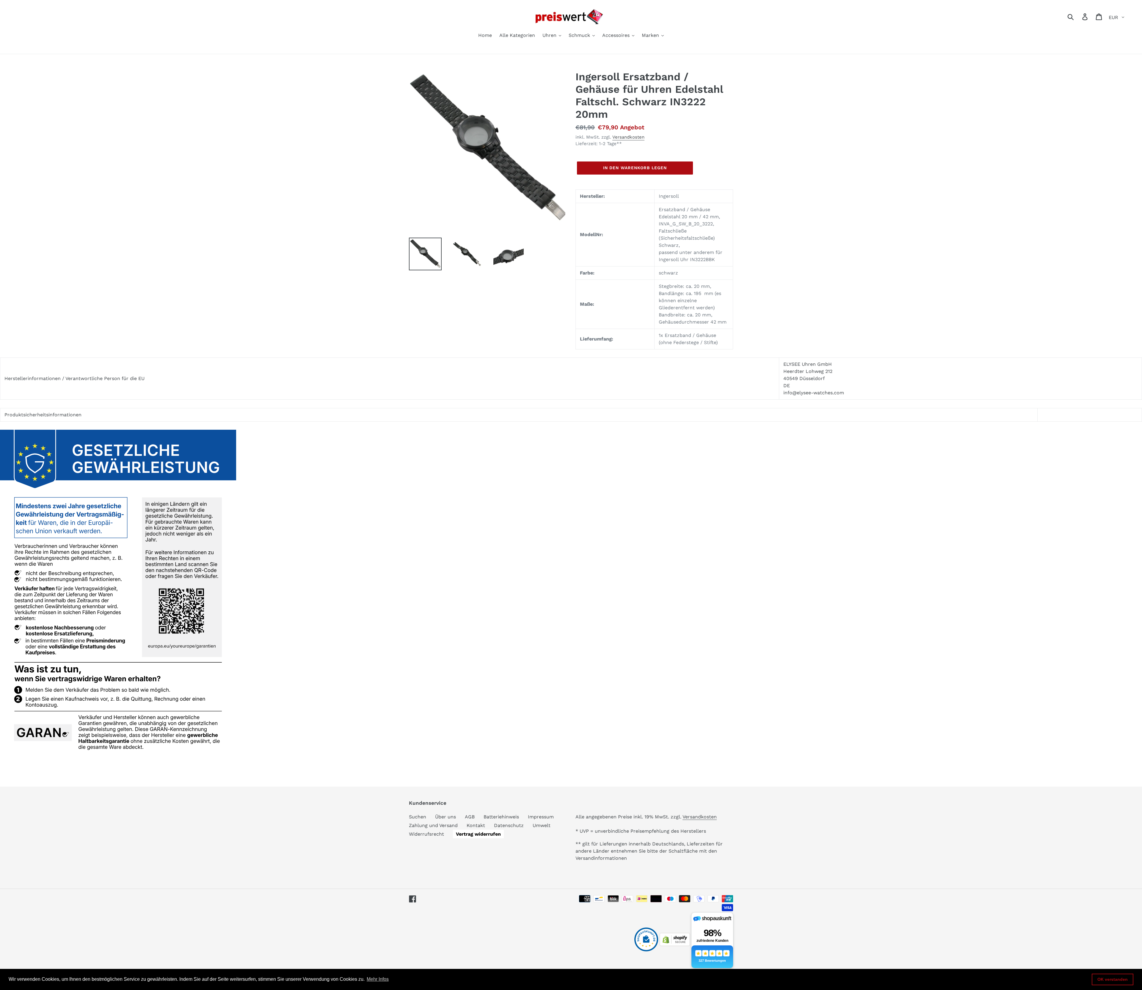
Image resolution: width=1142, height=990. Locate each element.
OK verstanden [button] (1112, 979)
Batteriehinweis (501, 817)
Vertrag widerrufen (478, 834)
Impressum (541, 817)
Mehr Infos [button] (378, 979)
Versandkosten (628, 137)
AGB (470, 817)
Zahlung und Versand (433, 825)
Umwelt (541, 825)
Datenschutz (509, 825)
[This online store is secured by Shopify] (675, 944)
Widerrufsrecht (426, 834)
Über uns (445, 817)
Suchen (417, 817)
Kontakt (476, 825)
